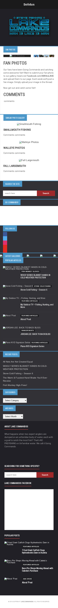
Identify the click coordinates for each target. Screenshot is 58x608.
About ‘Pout (26, 319)
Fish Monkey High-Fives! (15, 385)
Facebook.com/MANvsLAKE (40, 76)
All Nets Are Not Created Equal (18, 361)
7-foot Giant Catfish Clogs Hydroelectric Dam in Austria (34, 551)
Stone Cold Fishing (42, 286)
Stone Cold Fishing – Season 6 (34, 290)
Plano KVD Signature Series (32, 346)
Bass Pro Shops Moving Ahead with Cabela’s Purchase (37, 569)
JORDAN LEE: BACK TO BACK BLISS (35, 334)
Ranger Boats (28, 330)
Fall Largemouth (14, 166)
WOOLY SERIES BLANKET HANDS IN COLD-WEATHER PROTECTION (35, 276)
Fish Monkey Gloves (30, 271)
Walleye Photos (14, 147)
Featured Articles (30, 301)
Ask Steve (27, 579)
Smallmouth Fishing (17, 129)
